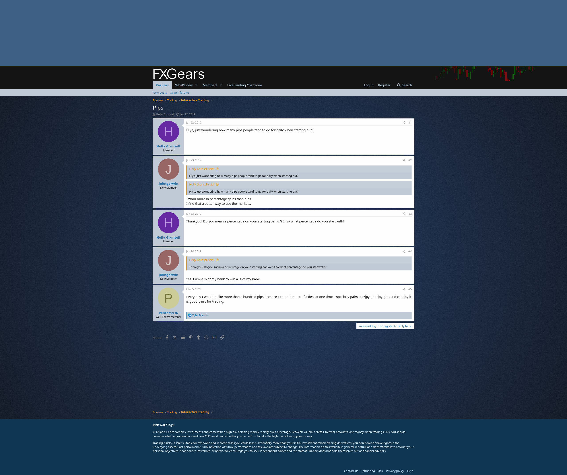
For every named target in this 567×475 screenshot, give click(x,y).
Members (210, 85)
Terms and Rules (372, 471)
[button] (196, 85)
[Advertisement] (133, 33)
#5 (410, 289)
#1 (410, 122)
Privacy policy (395, 471)
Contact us (351, 471)
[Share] (404, 122)
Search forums (179, 93)
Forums (162, 85)
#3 (410, 214)
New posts (160, 93)
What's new (184, 85)
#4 (410, 251)
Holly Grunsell (165, 114)
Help (410, 471)
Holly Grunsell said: (201, 169)
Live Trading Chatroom (244, 85)
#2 (410, 160)
